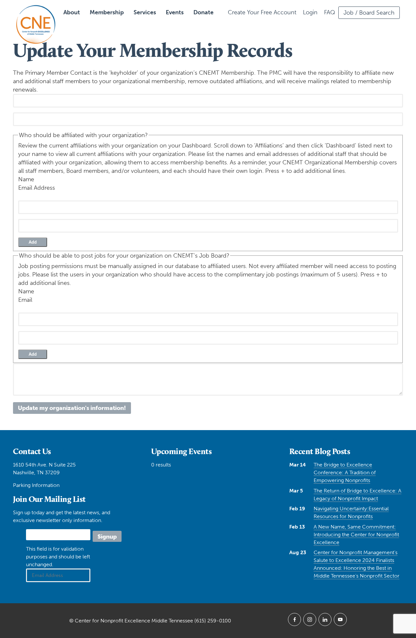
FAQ (329, 12)
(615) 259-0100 (212, 621)
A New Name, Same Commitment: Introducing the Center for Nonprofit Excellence (356, 534)
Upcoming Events (181, 451)
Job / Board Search (369, 12)
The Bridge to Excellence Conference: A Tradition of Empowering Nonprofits (345, 472)
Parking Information (36, 485)
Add (33, 242)
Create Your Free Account (262, 12)
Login (310, 12)
